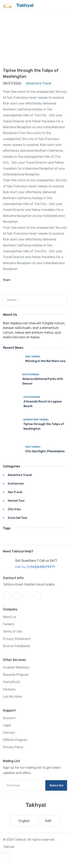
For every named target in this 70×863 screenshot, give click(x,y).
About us (9, 617)
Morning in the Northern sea (45, 361)
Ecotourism (30, 374)
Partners (9, 689)
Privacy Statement (17, 639)
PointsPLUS (11, 682)
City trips (14, 509)
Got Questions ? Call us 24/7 (36, 560)
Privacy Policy (13, 747)
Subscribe (56, 785)
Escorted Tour (18, 518)
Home (29, 35)
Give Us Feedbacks (16, 646)
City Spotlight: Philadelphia (45, 451)
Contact (9, 732)
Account (9, 718)
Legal (7, 725)
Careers (8, 624)
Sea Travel (33, 356)
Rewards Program (16, 674)
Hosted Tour (16, 500)
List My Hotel (12, 696)
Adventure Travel (36, 419)
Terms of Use (12, 631)
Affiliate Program (15, 740)
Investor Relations (16, 667)
